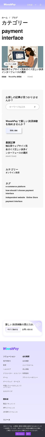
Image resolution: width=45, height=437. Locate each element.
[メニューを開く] (40, 4)
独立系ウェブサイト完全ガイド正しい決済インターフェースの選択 (22, 70)
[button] (12, 329)
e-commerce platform (15, 186)
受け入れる (20, 434)
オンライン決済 (10, 64)
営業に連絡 (13, 130)
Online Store (32, 197)
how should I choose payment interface (20, 192)
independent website (15, 197)
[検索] (35, 107)
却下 (28, 434)
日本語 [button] (29, 4)
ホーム (5, 17)
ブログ (15, 17)
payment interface (14, 201)
